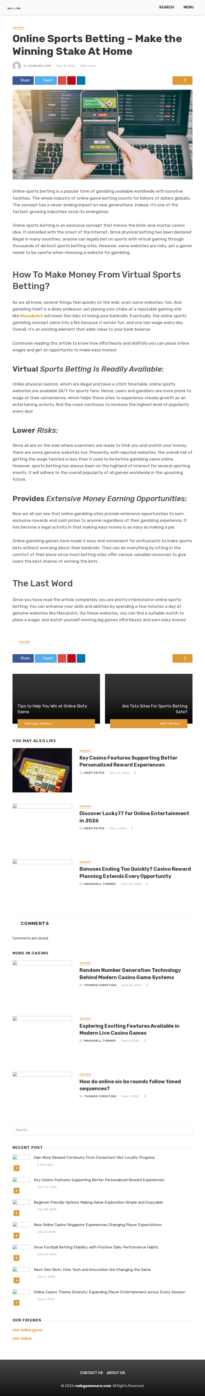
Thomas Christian (100, 985)
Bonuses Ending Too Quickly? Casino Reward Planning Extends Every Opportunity (135, 872)
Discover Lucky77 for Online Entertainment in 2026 (134, 816)
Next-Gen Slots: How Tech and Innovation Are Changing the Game (92, 1269)
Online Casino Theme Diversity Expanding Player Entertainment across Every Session (109, 1292)
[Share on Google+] (62, 80)
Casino (18, 27)
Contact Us (91, 1373)
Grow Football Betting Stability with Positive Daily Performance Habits (96, 1247)
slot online (22, 1338)
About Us (116, 1373)
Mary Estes (94, 773)
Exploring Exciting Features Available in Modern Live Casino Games (130, 1029)
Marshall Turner (100, 884)
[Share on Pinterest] (71, 80)
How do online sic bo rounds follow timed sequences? (130, 1085)
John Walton (39, 66)
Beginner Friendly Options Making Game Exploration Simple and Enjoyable (98, 1202)
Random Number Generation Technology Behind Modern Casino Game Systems (130, 973)
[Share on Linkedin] (81, 80)
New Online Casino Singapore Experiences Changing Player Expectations (98, 1225)
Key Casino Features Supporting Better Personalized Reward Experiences (129, 761)
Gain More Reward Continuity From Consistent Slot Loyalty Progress (94, 1157)
